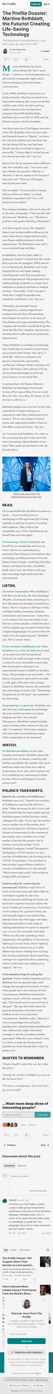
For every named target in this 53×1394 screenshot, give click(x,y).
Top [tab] (6, 1250)
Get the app (38, 1385)
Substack (14, 1390)
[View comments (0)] (16, 1279)
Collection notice (41, 1380)
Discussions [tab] (24, 1250)
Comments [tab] (9, 1165)
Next (43, 1145)
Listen (46, 51)
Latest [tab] (13, 1250)
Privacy (24, 1380)
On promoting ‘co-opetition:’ (18, 705)
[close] (44, 1300)
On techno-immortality (15, 592)
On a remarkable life (14, 511)
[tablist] (15, 1166)
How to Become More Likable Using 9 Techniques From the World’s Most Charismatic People (19, 1290)
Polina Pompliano (17, 50)
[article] (26, 1268)
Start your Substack (20, 1385)
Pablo (12, 1200)
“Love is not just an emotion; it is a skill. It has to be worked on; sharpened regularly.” (18, 1270)
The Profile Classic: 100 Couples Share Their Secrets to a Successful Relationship (17, 1262)
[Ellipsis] (49, 1200)
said (21, 801)
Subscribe (36, 4)
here (23, 400)
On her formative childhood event (21, 646)
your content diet (11, 931)
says (39, 156)
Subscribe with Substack (28, 1352)
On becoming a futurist (15, 542)
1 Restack (32, 1124)
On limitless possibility (15, 751)
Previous (11, 1145)
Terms (31, 1380)
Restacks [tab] (22, 1165)
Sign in (47, 4)
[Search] (48, 1250)
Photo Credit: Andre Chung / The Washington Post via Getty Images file (26, 495)
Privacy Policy (36, 1365)
